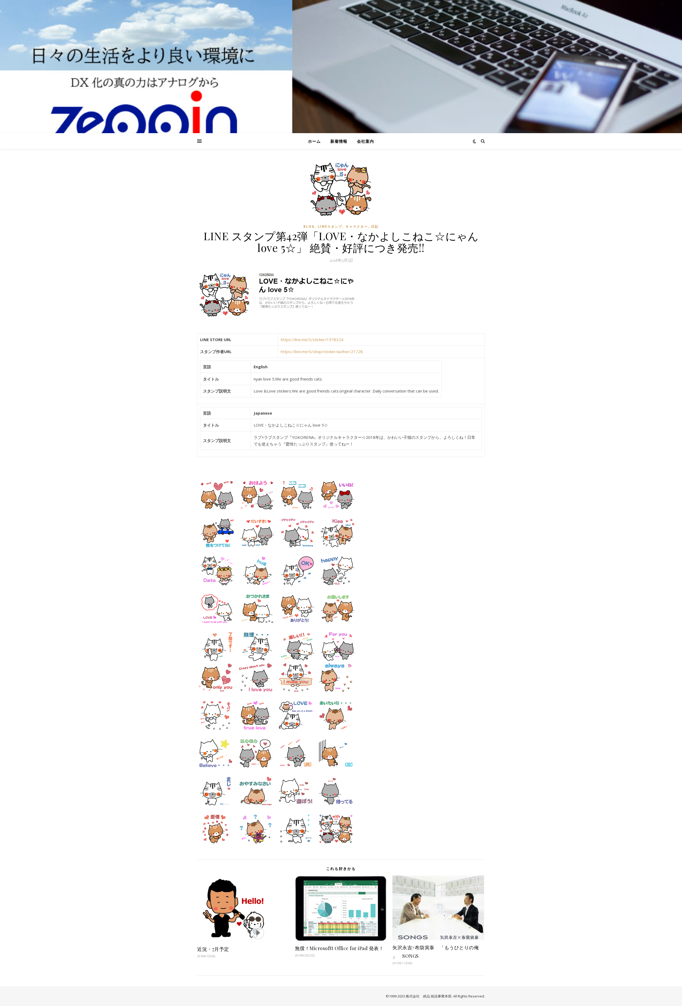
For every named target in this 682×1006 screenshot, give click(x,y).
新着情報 (338, 141)
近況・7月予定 (213, 949)
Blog (309, 226)
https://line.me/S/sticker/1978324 (312, 339)
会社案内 (365, 141)
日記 (375, 226)
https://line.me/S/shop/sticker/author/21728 (322, 351)
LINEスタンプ (330, 226)
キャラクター (357, 226)
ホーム (314, 141)
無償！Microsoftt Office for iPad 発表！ (339, 948)
